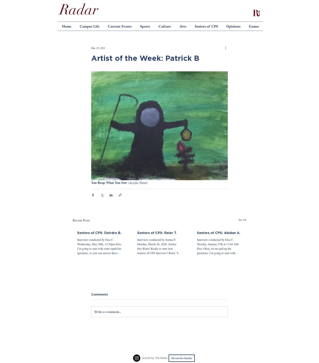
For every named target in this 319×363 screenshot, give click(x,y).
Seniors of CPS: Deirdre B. (99, 233)
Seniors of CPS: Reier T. (157, 233)
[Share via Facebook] (93, 195)
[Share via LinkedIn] (111, 195)
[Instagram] (136, 358)
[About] (256, 13)
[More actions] (225, 48)
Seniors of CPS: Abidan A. (218, 233)
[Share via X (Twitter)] (102, 195)
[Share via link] (120, 195)
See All (242, 219)
